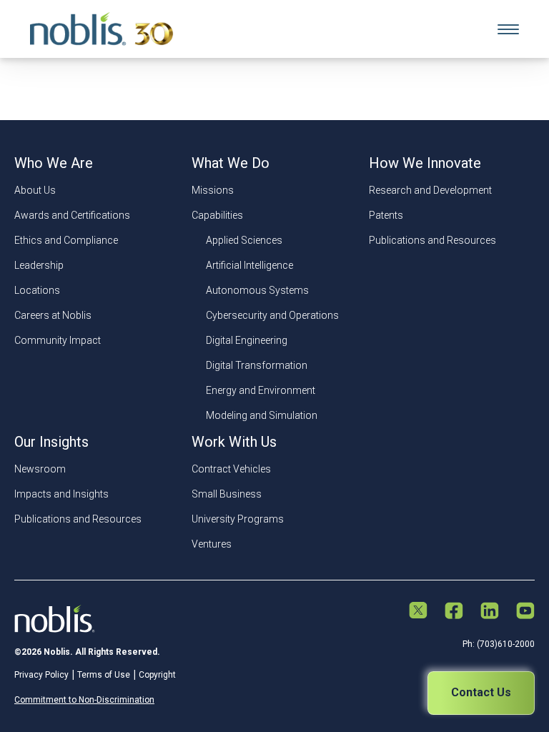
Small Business (227, 494)
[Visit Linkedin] (489, 612)
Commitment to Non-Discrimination (84, 700)
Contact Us (481, 692)
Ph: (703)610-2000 (499, 644)
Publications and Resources (432, 240)
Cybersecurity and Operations (272, 315)
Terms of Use (103, 675)
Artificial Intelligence (249, 265)
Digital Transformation (256, 365)
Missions (213, 190)
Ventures (212, 544)
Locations (37, 290)
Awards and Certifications (72, 215)
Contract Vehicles (231, 469)
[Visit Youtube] (525, 612)
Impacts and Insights (61, 494)
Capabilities (217, 215)
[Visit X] (418, 611)
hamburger (508, 29)
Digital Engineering (246, 340)
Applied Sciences (244, 240)
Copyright (157, 675)
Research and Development (430, 190)
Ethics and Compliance (66, 240)
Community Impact (57, 340)
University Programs (238, 519)
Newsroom (40, 469)
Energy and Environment (260, 390)
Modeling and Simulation (261, 415)
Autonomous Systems (257, 290)
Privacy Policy (41, 675)
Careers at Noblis (53, 315)
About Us (35, 190)
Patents (386, 215)
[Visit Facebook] (454, 612)
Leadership (39, 265)
